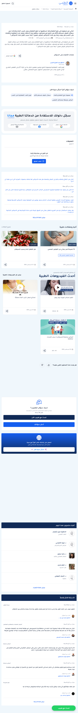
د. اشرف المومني (60, 576)
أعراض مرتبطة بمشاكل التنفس (62, 100)
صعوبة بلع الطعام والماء (62, 95)
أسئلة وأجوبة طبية (56, 9)
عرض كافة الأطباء (39, 587)
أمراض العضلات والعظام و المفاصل (12, 624)
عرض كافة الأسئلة (39, 217)
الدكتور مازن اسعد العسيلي (63, 637)
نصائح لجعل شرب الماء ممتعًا (25, 298)
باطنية (64, 578)
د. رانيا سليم (62, 554)
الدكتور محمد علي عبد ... (64, 618)
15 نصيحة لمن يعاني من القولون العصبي (61, 249)
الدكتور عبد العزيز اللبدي (57, 63)
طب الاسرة (63, 567)
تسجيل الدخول (6, 3)
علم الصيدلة (6, 682)
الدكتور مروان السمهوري (64, 656)
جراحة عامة (46, 9)
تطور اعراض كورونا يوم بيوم (63, 298)
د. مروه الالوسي (61, 543)
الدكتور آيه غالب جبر (65, 695)
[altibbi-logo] (66, 3)
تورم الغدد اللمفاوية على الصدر (21, 95)
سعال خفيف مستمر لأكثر (42, 95)
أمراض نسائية (7, 644)
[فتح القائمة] (74, 3)
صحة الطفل (6, 605)
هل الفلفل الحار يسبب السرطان (25, 249)
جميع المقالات (6, 227)
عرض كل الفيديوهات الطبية (12, 275)
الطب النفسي (62, 534)
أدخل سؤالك (39, 424)
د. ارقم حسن (62, 565)
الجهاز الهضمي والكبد (60, 556)
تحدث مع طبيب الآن (39, 417)
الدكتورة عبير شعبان (59, 532)
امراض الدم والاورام (60, 545)
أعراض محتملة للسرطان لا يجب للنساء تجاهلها (60, 338)
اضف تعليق (38, 161)
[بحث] (13, 3)
